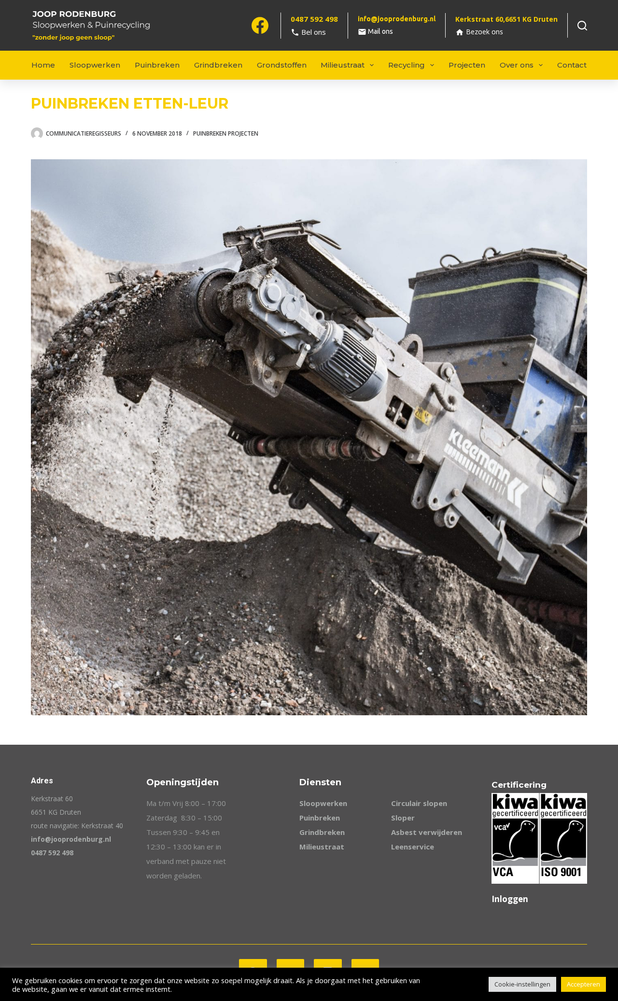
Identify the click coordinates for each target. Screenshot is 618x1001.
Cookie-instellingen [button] (522, 984)
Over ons (517, 65)
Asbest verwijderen (426, 832)
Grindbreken (218, 65)
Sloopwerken (95, 65)
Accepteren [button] (583, 984)
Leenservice (412, 846)
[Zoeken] (582, 25)
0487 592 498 (52, 852)
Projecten (467, 65)
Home (43, 65)
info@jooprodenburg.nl (71, 839)
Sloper (403, 817)
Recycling (406, 65)
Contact (572, 65)
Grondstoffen (282, 65)
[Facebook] (260, 25)
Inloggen (510, 898)
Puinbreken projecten (225, 133)
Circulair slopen (419, 803)
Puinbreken (157, 65)
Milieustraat (343, 65)
